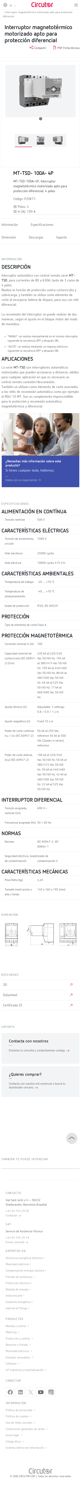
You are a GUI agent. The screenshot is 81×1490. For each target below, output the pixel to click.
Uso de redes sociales (19, 1422)
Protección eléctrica (18, 1283)
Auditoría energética (18, 1302)
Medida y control (16, 1326)
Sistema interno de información (25, 1447)
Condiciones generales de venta (25, 1429)
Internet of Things (16, 1308)
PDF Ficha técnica (68, 48)
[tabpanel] (23, 140)
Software (11, 1363)
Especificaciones (42, 224)
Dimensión (9, 237)
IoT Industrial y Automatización (25, 1370)
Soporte (61, 237)
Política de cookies (17, 1416)
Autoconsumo (14, 1295)
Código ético (13, 1441)
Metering (11, 1332)
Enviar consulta (15, 1242)
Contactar (12, 1215)
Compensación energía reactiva (25, 1270)
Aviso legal (13, 1435)
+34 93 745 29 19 (17, 1237)
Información (10, 224)
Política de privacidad (19, 1410)
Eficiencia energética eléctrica (24, 1258)
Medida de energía (17, 1289)
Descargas (36, 237)
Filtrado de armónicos (19, 1277)
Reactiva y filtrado (17, 1344)
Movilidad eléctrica (17, 1264)
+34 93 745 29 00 (17, 1211)
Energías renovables (18, 1357)
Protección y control (18, 1338)
